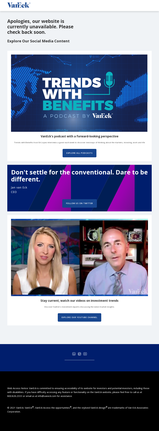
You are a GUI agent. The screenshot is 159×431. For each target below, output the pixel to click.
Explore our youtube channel (80, 317)
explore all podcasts (79, 153)
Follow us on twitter (79, 203)
